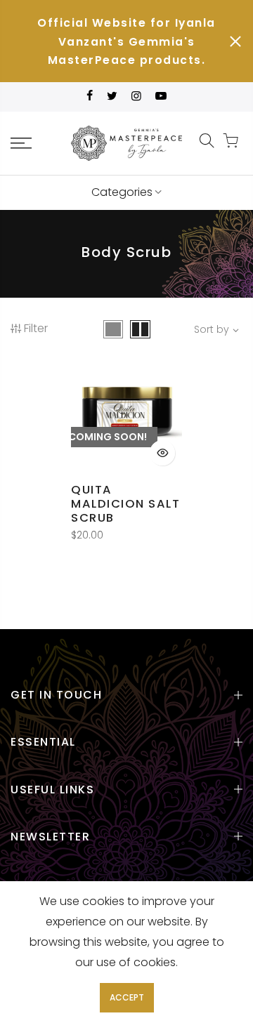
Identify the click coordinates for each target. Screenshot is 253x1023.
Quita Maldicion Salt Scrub (125, 504)
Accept (127, 997)
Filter (36, 328)
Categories (122, 192)
